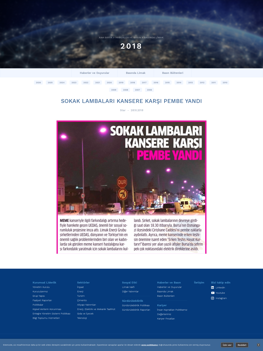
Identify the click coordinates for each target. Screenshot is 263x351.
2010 (225, 82)
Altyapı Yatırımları (86, 304)
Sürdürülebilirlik (132, 300)
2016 (156, 82)
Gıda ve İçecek (85, 313)
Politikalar (38, 304)
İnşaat (80, 287)
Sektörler (83, 282)
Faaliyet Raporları (42, 300)
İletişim (199, 282)
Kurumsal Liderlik (44, 282)
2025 (50, 82)
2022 (85, 82)
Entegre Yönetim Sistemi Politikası (51, 313)
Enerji (80, 291)
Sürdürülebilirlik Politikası (136, 305)
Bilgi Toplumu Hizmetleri (46, 318)
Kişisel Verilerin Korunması (47, 309)
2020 (109, 82)
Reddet (242, 345)
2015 (167, 82)
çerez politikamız (149, 345)
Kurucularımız (40, 291)
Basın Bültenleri (172, 72)
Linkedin (220, 287)
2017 (144, 82)
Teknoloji (82, 318)
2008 (125, 90)
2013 (190, 82)
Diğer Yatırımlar (130, 291)
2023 (74, 82)
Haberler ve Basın (128, 37)
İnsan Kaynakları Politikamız (172, 309)
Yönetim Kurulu (41, 287)
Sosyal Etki (129, 282)
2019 (121, 82)
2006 (149, 90)
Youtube (220, 292)
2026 (38, 82)
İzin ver (227, 345)
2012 (202, 82)
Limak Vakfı (128, 287)
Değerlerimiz (164, 314)
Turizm (81, 295)
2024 (62, 82)
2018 (131, 46)
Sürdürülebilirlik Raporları (136, 309)
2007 (137, 90)
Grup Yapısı (39, 295)
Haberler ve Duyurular (94, 72)
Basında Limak (153, 37)
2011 (213, 82)
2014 (179, 82)
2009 (113, 90)
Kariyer (162, 305)
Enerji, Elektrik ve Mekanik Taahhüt (96, 309)
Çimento (82, 300)
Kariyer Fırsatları (166, 318)
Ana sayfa (105, 37)
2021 (97, 82)
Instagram (221, 298)
